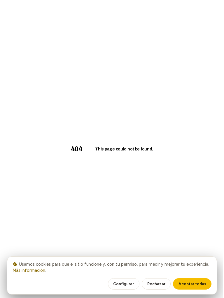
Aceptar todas (192, 283)
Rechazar (156, 283)
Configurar (123, 283)
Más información (29, 270)
